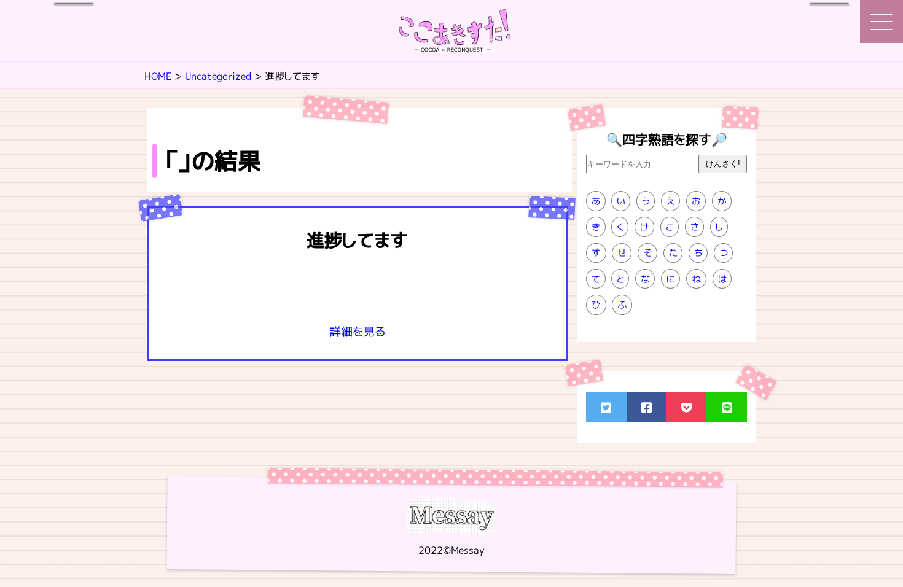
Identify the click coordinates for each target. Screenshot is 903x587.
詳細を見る (357, 331)
